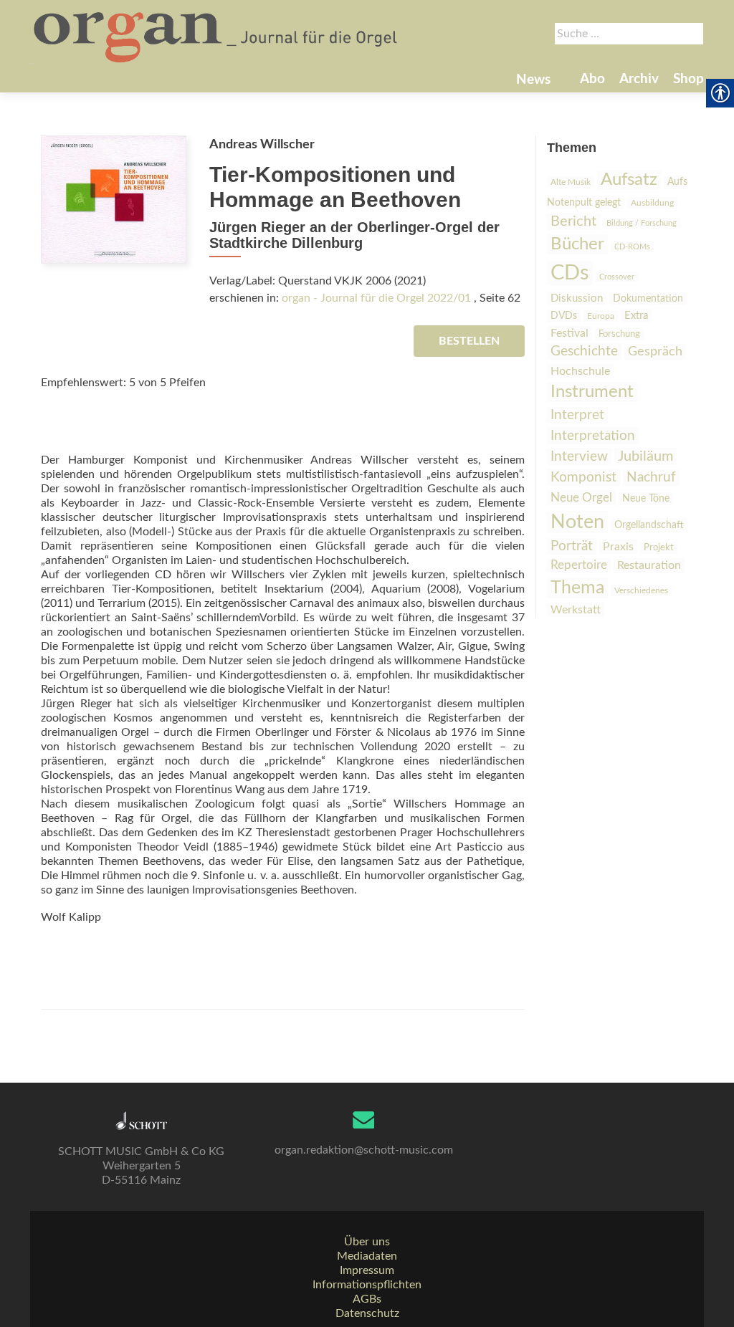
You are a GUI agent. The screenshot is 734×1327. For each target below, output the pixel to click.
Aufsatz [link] (629, 179)
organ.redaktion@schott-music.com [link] (364, 1150)
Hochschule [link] (580, 371)
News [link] (533, 80)
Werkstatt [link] (575, 609)
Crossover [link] (616, 277)
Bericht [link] (573, 221)
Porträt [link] (571, 546)
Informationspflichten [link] (367, 1284)
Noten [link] (577, 522)
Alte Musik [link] (570, 182)
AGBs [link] (367, 1299)
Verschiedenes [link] (641, 590)
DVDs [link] (563, 316)
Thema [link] (577, 588)
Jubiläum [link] (645, 456)
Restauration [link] (649, 565)
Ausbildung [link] (652, 202)
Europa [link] (600, 316)
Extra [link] (636, 315)
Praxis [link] (618, 546)
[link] (217, 35)
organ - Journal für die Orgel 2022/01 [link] (376, 298)
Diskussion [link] (576, 298)
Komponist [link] (583, 477)
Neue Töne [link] (645, 499)
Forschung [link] (619, 334)
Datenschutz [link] (367, 1313)
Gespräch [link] (655, 351)
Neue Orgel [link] (581, 498)
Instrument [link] (592, 392)
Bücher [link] (577, 244)
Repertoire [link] (578, 565)
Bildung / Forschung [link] (641, 223)
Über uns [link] (367, 1241)
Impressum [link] (367, 1270)
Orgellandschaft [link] (649, 524)
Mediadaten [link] (367, 1256)
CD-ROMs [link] (632, 247)
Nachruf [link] (651, 477)
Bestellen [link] (469, 341)
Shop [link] (688, 79)
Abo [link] (592, 79)
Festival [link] (569, 333)
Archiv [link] (639, 79)
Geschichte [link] (584, 351)
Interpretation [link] (592, 435)
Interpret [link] (577, 415)
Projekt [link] (659, 547)
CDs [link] (569, 273)
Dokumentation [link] (648, 299)
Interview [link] (579, 456)
